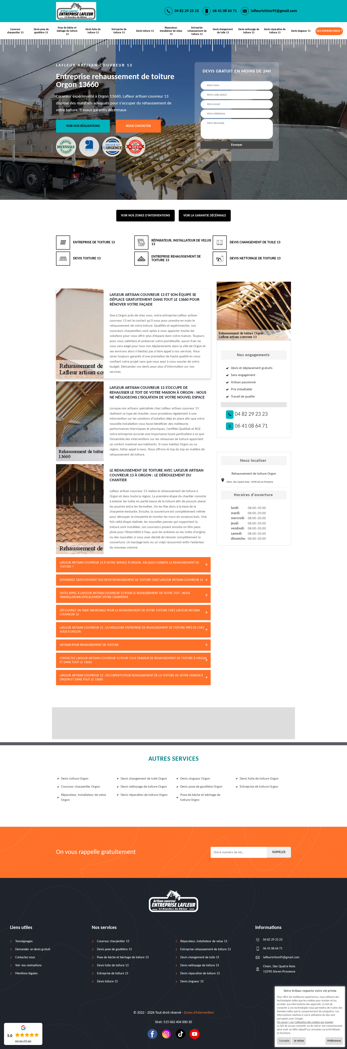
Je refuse (299, 1040)
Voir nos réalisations (83, 126)
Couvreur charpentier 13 (15, 31)
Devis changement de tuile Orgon (144, 778)
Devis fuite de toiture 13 (93, 31)
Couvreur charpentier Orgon (80, 786)
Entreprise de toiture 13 (119, 31)
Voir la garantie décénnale (204, 215)
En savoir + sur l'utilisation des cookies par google (305, 1022)
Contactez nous (25, 957)
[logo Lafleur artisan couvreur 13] (173, 901)
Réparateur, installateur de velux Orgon (83, 797)
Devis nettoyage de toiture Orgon (144, 786)
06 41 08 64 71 (225, 11)
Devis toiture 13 (145, 31)
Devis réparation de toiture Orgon (144, 795)
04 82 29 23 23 (187, 11)
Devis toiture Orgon (74, 778)
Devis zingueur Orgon (195, 778)
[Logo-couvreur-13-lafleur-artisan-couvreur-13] (76, 11)
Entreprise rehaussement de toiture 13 (197, 31)
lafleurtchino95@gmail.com (274, 11)
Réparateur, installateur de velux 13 (171, 31)
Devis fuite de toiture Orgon (259, 778)
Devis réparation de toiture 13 (275, 31)
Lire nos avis (23, 1041)
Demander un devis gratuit (32, 949)
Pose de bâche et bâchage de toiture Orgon (200, 797)
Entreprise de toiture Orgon (259, 786)
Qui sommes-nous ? (329, 31)
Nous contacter (138, 126)
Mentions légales (26, 973)
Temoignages (24, 941)
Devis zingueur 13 (300, 31)
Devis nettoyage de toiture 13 (248, 31)
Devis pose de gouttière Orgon (201, 786)
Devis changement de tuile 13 (223, 31)
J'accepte (284, 1040)
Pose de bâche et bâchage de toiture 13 (67, 31)
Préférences (334, 1040)
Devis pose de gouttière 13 (41, 31)
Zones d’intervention (199, 1013)
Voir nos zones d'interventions (145, 215)
